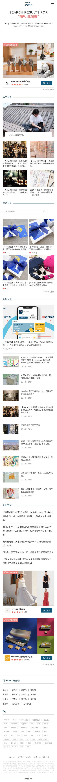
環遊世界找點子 (43, 739)
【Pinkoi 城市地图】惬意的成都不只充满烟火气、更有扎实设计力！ (15, 192)
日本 (18, 735)
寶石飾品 (13, 727)
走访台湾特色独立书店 (30, 425)
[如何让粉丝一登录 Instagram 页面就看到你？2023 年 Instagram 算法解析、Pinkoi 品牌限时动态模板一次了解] (11, 361)
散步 (5, 735)
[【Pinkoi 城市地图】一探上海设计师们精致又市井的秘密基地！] (42, 149)
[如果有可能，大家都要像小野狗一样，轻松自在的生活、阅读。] (11, 379)
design (6, 720)
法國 (14, 739)
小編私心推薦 (35, 727)
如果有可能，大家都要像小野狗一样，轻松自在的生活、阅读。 (37, 376)
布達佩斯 (6, 731)
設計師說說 (48, 743)
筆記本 (22, 743)
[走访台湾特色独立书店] (11, 429)
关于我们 (21, 757)
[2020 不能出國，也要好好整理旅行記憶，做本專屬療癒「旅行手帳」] (42, 178)
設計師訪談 (38, 743)
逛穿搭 (24, 690)
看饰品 (14, 690)
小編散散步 (23, 727)
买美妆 (14, 699)
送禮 (21, 747)
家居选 (5, 694)
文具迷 (24, 694)
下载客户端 (37, 757)
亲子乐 (24, 699)
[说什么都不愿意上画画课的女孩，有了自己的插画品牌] (11, 493)
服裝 (32, 735)
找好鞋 (33, 690)
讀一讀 (6, 747)
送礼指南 (15, 704)
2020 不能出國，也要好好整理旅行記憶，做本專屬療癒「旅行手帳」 (41, 192)
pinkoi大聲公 (23, 720)
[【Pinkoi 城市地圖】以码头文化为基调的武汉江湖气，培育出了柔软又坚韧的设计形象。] (15, 149)
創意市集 (24, 724)
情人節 (15, 731)
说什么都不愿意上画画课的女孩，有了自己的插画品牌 (37, 490)
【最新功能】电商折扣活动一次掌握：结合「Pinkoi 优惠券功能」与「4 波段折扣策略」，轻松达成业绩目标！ (28, 343)
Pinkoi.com (12, 757)
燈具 (21, 739)
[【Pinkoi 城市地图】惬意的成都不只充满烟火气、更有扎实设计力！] (15, 178)
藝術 (29, 743)
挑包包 (5, 690)
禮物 (5, 743)
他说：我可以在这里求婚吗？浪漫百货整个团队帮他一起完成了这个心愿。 (37, 442)
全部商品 (27, 704)
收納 (45, 731)
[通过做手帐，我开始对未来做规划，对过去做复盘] (11, 461)
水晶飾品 (6, 739)
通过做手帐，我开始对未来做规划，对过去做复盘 (37, 458)
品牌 (38, 724)
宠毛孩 (33, 699)
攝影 (29, 731)
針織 (28, 747)
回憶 (5, 727)
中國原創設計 (36, 720)
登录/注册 (45, 757)
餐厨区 (14, 694)
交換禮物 (46, 720)
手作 (22, 731)
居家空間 (45, 727)
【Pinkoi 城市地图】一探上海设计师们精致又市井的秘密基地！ (42, 163)
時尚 (25, 735)
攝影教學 (37, 731)
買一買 (14, 747)
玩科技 (33, 694)
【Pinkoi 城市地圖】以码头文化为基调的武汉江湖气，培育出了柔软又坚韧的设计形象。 (15, 163)
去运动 (5, 704)
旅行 (12, 735)
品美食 (5, 699)
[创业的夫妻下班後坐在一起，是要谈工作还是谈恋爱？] (11, 395)
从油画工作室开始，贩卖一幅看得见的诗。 (37, 474)
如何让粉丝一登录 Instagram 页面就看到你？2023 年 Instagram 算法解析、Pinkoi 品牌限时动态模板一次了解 (37, 360)
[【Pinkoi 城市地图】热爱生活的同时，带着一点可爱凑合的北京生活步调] (28, 120)
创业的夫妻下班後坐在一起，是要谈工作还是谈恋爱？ (37, 392)
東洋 (38, 735)
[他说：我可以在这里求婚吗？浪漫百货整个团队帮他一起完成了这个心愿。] (11, 445)
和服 (32, 724)
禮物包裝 (13, 743)
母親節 (46, 735)
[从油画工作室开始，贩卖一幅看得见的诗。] (11, 477)
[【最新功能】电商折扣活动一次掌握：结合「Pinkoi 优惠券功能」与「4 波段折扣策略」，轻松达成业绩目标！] (28, 322)
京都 (5, 724)
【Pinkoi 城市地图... (16, 135)
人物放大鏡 (14, 724)
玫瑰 (33, 739)
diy (14, 720)
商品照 (46, 724)
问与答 (28, 757)
